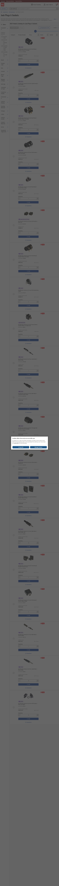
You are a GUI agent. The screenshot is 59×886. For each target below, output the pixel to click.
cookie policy (16, 443)
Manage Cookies (38, 447)
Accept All (20, 447)
